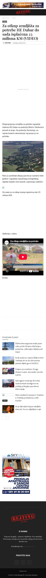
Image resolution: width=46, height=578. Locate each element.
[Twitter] (23, 562)
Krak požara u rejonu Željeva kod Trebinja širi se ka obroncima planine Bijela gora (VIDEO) (29, 360)
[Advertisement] (23, 105)
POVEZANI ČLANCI (10, 337)
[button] (42, 12)
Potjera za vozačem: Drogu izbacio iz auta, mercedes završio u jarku (29, 372)
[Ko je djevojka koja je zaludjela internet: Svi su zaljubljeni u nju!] (8, 409)
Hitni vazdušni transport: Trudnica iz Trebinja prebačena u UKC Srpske (29, 398)
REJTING (8, 43)
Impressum (23, 571)
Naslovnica (5, 18)
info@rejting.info (29, 546)
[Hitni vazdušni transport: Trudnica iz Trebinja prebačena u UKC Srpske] (8, 398)
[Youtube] (29, 562)
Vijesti (14, 18)
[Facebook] (16, 562)
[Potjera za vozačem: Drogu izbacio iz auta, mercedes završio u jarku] (8, 371)
